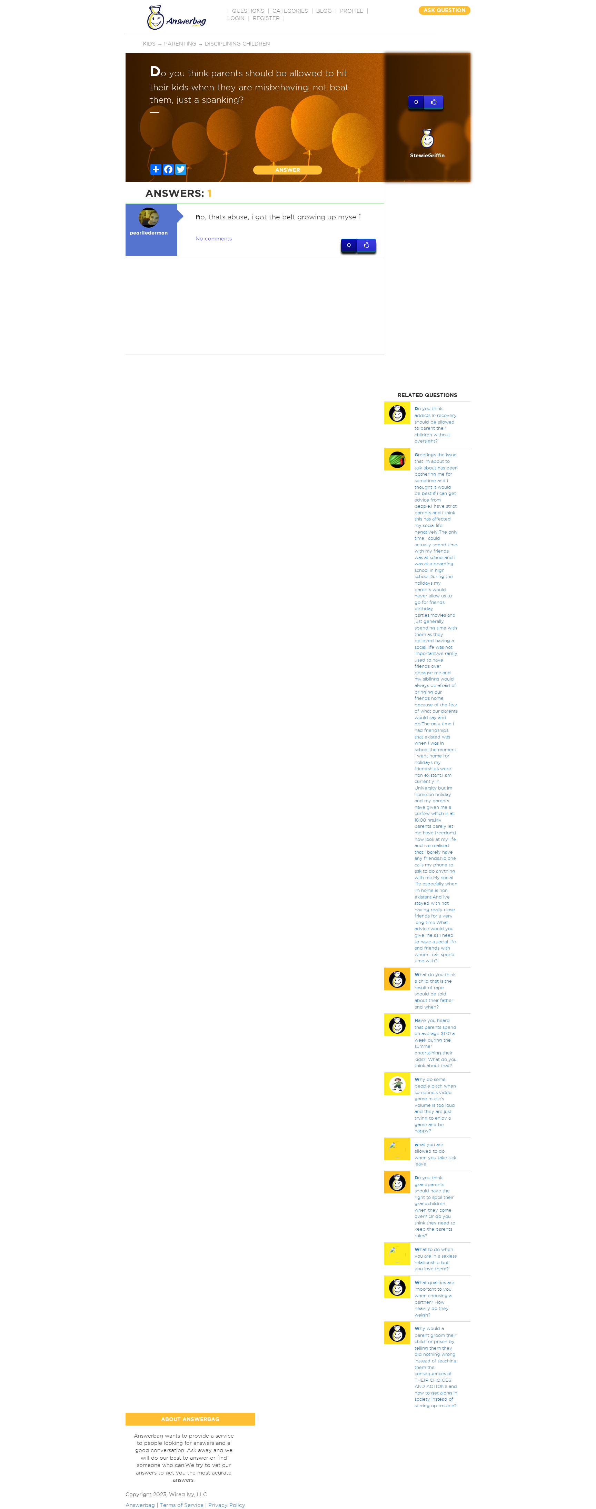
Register (266, 18)
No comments (214, 238)
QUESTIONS (248, 11)
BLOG (324, 11)
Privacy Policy (226, 1505)
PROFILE (351, 11)
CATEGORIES (290, 11)
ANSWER (287, 170)
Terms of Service (181, 1505)
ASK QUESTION (445, 10)
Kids (149, 44)
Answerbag (140, 1505)
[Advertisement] (255, 306)
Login (236, 18)
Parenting (180, 44)
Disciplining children (237, 44)
